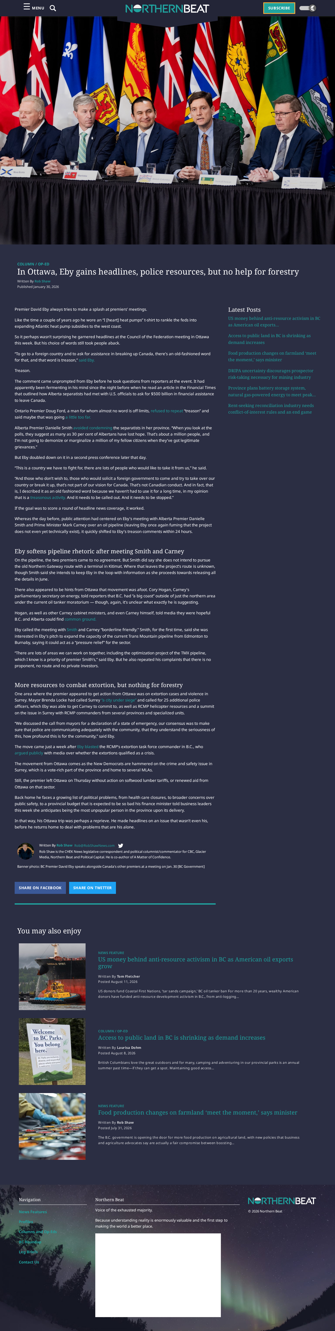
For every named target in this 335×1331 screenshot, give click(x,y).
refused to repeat (167, 410)
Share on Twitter (94, 887)
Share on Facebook (42, 887)
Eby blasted (88, 746)
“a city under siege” (118, 700)
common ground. (80, 619)
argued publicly (29, 752)
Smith (72, 629)
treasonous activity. (48, 497)
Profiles (26, 1221)
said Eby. (87, 360)
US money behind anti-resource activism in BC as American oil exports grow (195, 962)
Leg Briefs (28, 1251)
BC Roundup (30, 1241)
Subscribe (279, 7)
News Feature (111, 952)
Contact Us (29, 1262)
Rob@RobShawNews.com (94, 845)
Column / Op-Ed (33, 263)
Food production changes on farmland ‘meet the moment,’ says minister (197, 1112)
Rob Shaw (43, 281)
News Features (33, 1211)
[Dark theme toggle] (307, 8)
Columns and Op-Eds (38, 1231)
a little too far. (78, 417)
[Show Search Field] (53, 8)
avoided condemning (92, 427)
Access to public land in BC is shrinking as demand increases (181, 1037)
